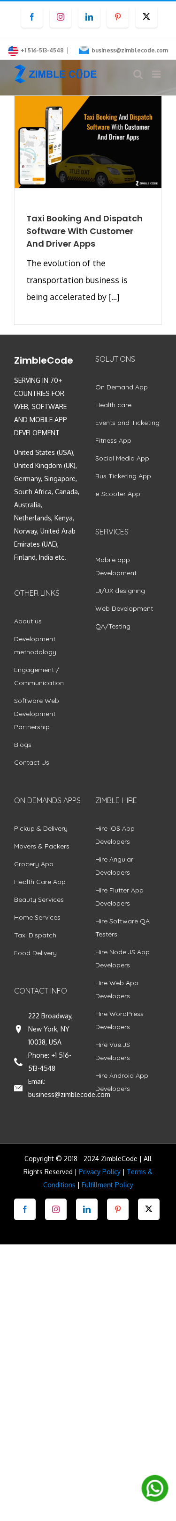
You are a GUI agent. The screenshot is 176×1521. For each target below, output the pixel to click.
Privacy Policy (100, 1172)
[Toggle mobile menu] (157, 74)
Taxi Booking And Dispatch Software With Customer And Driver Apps (84, 230)
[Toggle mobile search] (138, 74)
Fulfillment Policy (107, 1185)
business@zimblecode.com (130, 50)
